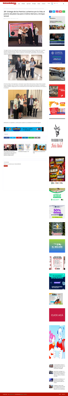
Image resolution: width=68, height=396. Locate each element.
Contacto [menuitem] (43, 3)
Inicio (4, 8)
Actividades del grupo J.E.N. (23, 151)
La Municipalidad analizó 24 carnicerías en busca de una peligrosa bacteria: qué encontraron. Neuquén (59, 366)
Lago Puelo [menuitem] (29, 3)
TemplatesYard (12, 394)
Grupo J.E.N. (8, 8)
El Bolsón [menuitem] (23, 3)
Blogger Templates (23, 394)
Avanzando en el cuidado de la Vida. (39, 152)
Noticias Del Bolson (7, 18)
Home (60, 394)
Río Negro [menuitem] (34, 3)
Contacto (63, 394)
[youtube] (60, 11)
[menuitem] (52, 3)
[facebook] (59, 1)
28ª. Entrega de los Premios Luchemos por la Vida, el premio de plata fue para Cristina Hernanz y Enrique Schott (10, 153)
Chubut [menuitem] (38, 3)
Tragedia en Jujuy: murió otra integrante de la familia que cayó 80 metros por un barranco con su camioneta (59, 387)
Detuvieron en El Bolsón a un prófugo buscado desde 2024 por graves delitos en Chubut (59, 380)
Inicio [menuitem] (19, 3)
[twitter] (61, 1)
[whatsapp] (63, 11)
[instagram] (62, 1)
